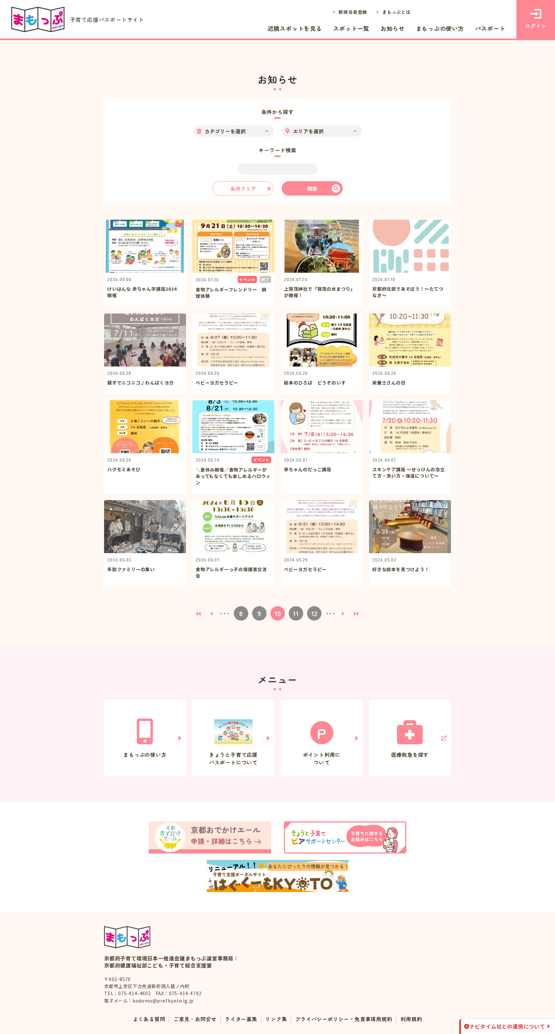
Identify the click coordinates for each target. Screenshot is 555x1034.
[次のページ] (343, 613)
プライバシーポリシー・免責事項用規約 (343, 1019)
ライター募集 (241, 1019)
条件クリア (243, 188)
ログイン (535, 26)
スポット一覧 (351, 28)
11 (296, 613)
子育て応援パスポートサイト (107, 19)
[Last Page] (356, 613)
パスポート (490, 28)
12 (314, 613)
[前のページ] (211, 613)
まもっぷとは (396, 12)
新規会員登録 (353, 12)
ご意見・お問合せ (194, 1019)
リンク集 (276, 1019)
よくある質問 (149, 1019)
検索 (312, 188)
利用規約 (411, 1019)
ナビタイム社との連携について (507, 1026)
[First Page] (198, 613)
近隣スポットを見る (295, 28)
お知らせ (393, 28)
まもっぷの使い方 (440, 28)
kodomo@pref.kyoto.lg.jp (163, 1000)
